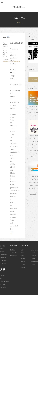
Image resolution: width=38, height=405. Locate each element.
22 (34, 56)
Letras (33, 253)
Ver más (33, 194)
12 (30, 54)
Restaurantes (17, 61)
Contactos (3, 263)
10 (37, 51)
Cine (22, 256)
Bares (4, 61)
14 (33, 54)
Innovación (34, 250)
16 (35, 54)
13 (31, 54)
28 (33, 59)
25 (29, 59)
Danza (23, 259)
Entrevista (13, 256)
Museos (33, 256)
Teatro (33, 265)
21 (33, 56)
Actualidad (13, 253)
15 (34, 54)
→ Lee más (12, 233)
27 (31, 59)
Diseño (23, 262)
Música (33, 259)
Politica (12, 250)
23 (35, 56)
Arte (22, 250)
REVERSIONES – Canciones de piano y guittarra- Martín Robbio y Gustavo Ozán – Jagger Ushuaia (13, 61)
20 (31, 56)
